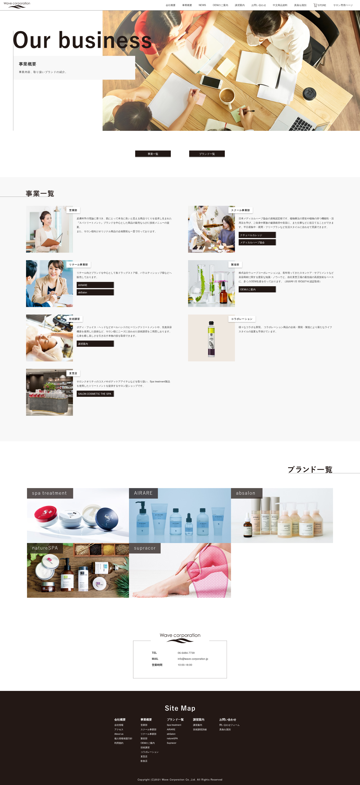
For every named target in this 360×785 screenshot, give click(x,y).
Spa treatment (174, 724)
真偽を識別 (300, 5)
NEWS (202, 5)
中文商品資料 (280, 5)
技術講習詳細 (200, 729)
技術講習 (145, 747)
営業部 (144, 724)
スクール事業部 (148, 729)
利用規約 (118, 742)
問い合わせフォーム (229, 724)
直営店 (144, 756)
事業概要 (187, 5)
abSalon (171, 733)
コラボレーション (150, 751)
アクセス (118, 729)
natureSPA (172, 738)
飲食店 (144, 760)
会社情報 (118, 724)
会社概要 (171, 5)
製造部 (144, 738)
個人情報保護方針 (123, 738)
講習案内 (240, 5)
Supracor (171, 742)
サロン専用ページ (343, 5)
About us (118, 733)
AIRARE (171, 729)
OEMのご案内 (220, 5)
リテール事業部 (148, 733)
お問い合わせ (258, 5)
